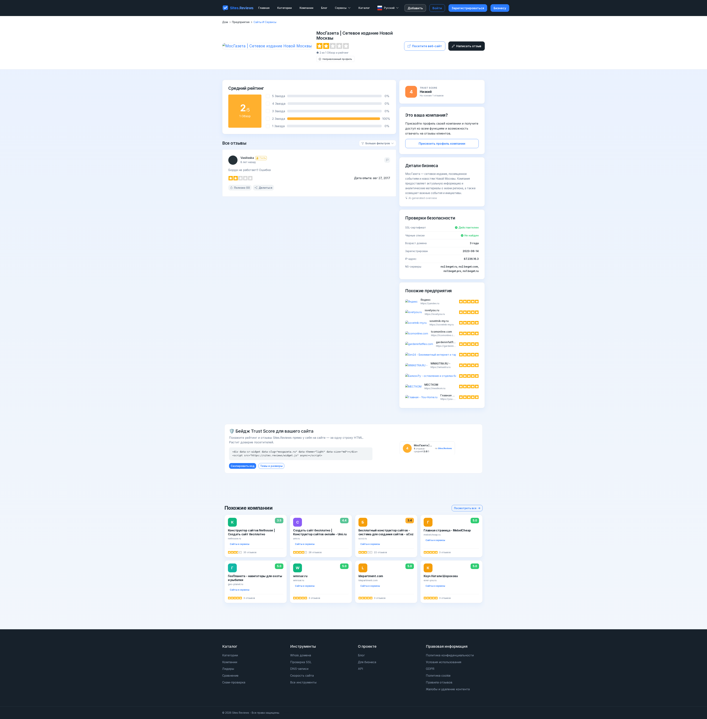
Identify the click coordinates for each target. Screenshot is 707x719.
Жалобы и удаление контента (448, 689)
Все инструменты (303, 682)
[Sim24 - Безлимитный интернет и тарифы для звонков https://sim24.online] (442, 355)
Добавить (415, 8)
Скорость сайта (302, 675)
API (360, 669)
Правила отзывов (439, 682)
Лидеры (228, 669)
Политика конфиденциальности (450, 655)
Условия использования (443, 662)
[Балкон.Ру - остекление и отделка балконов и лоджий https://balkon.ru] (442, 376)
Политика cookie (438, 675)
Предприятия (240, 22)
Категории (230, 655)
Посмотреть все (465, 508)
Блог (361, 655)
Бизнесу (500, 8)
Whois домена (300, 655)
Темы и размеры (271, 465)
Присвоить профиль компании (442, 143)
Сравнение (230, 675)
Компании (229, 662)
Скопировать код (242, 465)
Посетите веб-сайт (427, 46)
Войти (437, 8)
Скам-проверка (233, 682)
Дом (225, 22)
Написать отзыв (468, 46)
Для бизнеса (367, 662)
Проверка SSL (301, 662)
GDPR (430, 669)
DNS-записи (299, 669)
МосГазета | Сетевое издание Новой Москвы (354, 36)
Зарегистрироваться (468, 8)
